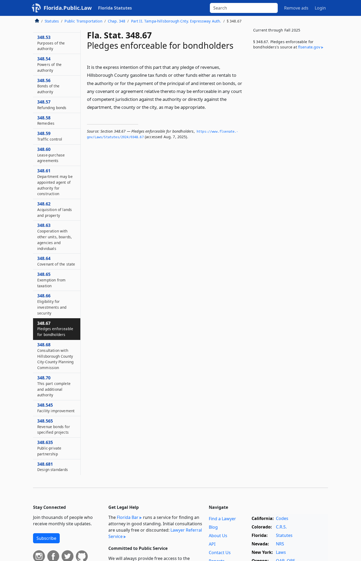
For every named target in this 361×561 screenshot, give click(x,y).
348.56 (48, 86)
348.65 (51, 279)
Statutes (52, 21)
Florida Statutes (115, 8)
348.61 (55, 182)
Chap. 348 (116, 21)
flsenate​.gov (309, 47)
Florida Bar (127, 517)
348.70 (54, 386)
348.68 (55, 356)
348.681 (52, 466)
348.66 (51, 304)
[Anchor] (209, 107)
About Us (218, 535)
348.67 (55, 328)
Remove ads (296, 8)
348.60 (51, 154)
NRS (280, 544)
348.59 (49, 136)
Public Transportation (83, 21)
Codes (282, 518)
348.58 (45, 120)
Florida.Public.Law (68, 7)
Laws (281, 552)
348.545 (56, 407)
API (212, 544)
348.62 (54, 209)
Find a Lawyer (222, 519)
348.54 (49, 64)
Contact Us (220, 552)
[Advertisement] (288, 141)
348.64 (56, 261)
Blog (213, 527)
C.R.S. (281, 527)
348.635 (49, 447)
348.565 (53, 426)
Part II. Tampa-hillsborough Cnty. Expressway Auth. (176, 21)
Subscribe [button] (46, 538)
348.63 (54, 236)
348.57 (51, 104)
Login (320, 8)
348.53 (51, 42)
